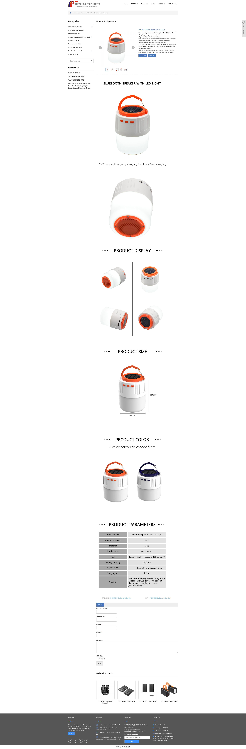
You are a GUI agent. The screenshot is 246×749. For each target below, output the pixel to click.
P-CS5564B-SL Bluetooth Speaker (120, 598)
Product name (102, 608)
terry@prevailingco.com (131, 734)
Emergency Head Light (75, 44)
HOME (126, 3)
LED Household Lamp (75, 47)
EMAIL (152, 55)
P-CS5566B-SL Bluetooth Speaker (160, 598)
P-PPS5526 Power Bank (168, 701)
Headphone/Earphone (75, 26)
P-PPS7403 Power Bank (126, 701)
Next (133, 47)
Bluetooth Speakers (74, 33)
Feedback (161, 3)
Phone (99, 624)
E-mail (99, 632)
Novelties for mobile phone (76, 51)
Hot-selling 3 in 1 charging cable (108, 732)
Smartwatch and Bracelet (76, 30)
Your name (100, 616)
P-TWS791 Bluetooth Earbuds (105, 702)
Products (134, 3)
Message (99, 640)
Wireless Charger (73, 40)
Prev (100, 47)
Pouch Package (73, 54)
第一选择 (102, 658)
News (153, 3)
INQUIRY (143, 55)
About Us (144, 3)
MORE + (71, 733)
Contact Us (172, 3)
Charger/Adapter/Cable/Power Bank (79, 37)
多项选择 (99, 656)
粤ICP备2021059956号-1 (123, 747)
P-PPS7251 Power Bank (147, 701)
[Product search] (91, 61)
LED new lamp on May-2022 (107, 725)
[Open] (244, 28)
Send (99, 663)
